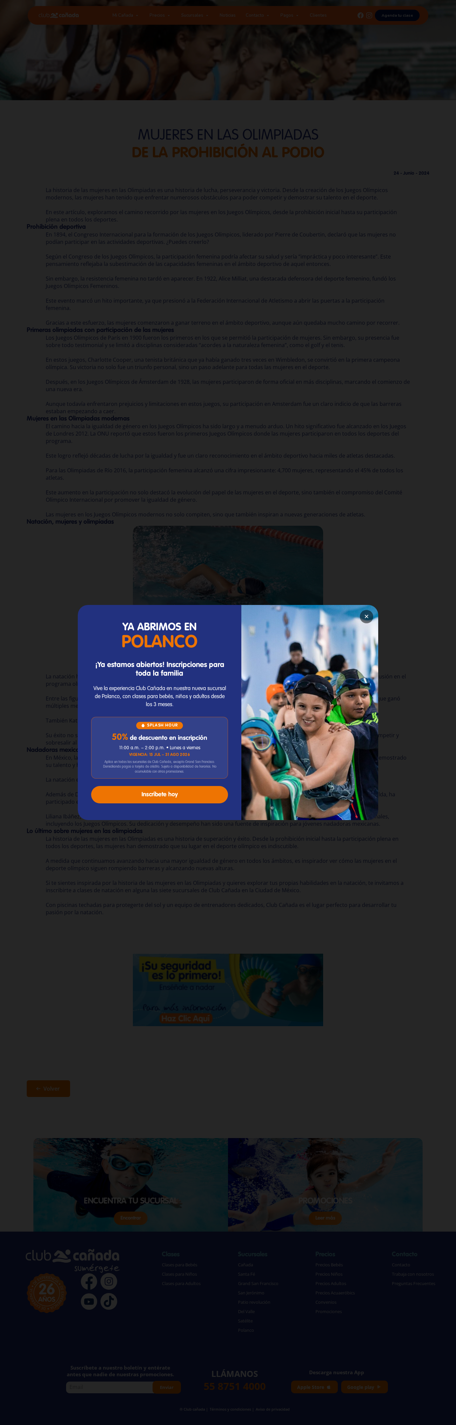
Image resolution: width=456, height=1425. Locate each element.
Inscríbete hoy (160, 795)
